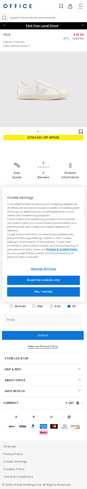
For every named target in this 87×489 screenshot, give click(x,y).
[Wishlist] (58, 6)
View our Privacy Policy (43, 346)
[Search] (4, 18)
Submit (43, 335)
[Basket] (67, 6)
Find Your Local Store (42, 26)
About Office (15, 380)
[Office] (18, 6)
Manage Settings (43, 269)
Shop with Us (15, 391)
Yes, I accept (43, 292)
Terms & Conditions (18, 477)
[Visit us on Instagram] (52, 417)
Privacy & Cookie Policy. (62, 249)
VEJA (6, 34)
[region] (43, 244)
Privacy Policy (13, 454)
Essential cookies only (43, 280)
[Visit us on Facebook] (17, 417)
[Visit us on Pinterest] (34, 417)
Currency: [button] (38, 403)
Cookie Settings (15, 461)
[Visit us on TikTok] (70, 417)
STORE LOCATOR (16, 358)
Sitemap (9, 446)
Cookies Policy (14, 469)
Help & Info (13, 369)
